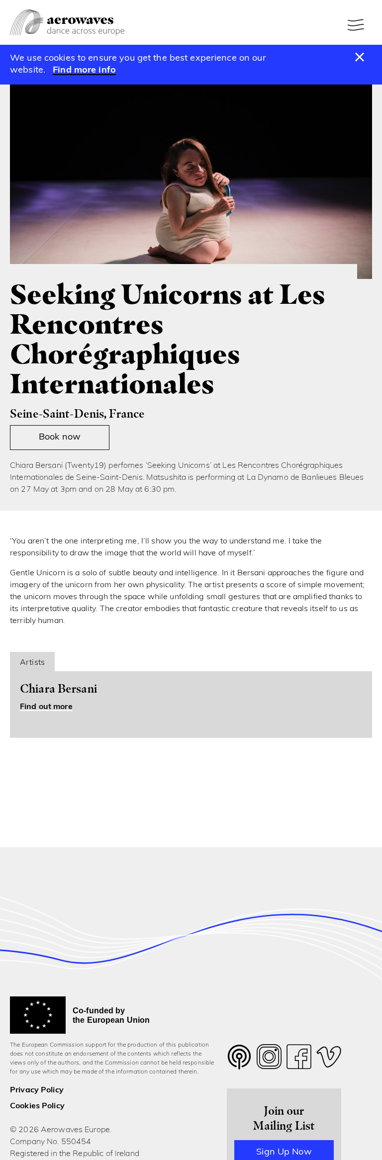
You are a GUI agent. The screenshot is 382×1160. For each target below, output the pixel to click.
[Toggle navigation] (357, 25)
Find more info (84, 70)
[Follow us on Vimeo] (328, 1059)
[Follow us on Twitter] (239, 1063)
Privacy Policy (37, 1090)
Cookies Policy (37, 1106)
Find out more (46, 707)
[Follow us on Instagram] (269, 1059)
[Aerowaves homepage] (67, 22)
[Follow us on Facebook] (298, 1059)
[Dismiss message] (360, 58)
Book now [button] (60, 437)
